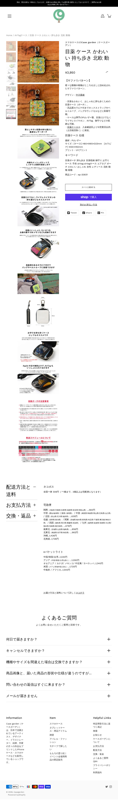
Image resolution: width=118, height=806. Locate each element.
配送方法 (97, 750)
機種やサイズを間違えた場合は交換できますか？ (44, 662)
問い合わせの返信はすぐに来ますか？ (35, 684)
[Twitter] (106, 786)
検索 (95, 731)
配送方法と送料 (18, 490)
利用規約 (97, 772)
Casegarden (19, 792)
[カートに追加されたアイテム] (109, 15)
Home (9, 35)
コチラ (81, 593)
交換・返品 (18, 515)
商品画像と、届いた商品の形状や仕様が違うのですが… (49, 673)
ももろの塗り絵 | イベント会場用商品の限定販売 (58, 756)
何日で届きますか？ (21, 639)
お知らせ (97, 735)
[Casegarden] (59, 16)
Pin (102, 213)
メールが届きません (22, 696)
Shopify (22, 795)
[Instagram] (110, 786)
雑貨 (52, 735)
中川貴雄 (80, 95)
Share (89, 213)
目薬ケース (72, 127)
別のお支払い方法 (88, 204)
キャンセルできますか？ (25, 650)
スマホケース (56, 723)
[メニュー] (9, 16)
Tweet (74, 213)
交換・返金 (98, 754)
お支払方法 (18, 505)
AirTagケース (21, 35)
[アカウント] (102, 15)
